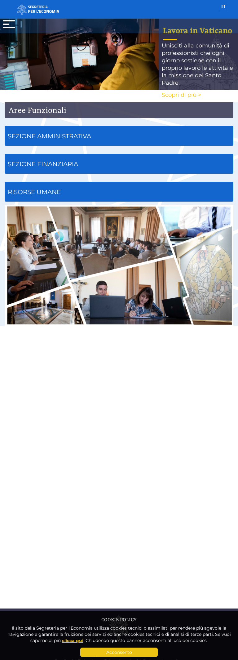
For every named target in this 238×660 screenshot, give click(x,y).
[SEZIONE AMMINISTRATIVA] (119, 147)
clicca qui (72, 640)
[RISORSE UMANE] (119, 202)
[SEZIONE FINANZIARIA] (119, 175)
